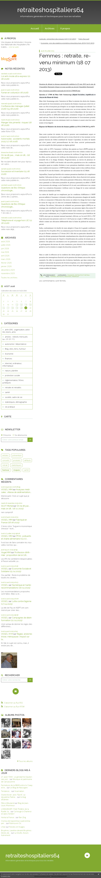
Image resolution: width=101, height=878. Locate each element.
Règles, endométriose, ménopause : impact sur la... (17, 637)
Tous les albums (26, 761)
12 (17, 305)
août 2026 (5, 241)
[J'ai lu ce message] (99, 874)
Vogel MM (6, 552)
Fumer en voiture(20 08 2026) (14, 92)
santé (7, 392)
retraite (60, 276)
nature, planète (11, 370)
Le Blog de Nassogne (19, 787)
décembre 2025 (8, 270)
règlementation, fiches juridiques (13, 381)
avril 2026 (5, 255)
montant (67, 276)
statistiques (16, 465)
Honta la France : (8, 817)
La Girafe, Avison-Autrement (15, 834)
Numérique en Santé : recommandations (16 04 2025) (16, 586)
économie (9, 353)
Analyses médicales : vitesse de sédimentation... (16, 490)
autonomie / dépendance (15, 344)
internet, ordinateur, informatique (12, 364)
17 (8, 308)
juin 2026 (5, 248)
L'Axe (3, 827)
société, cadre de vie (13, 397)
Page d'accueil (83, 39)
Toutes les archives (9, 277)
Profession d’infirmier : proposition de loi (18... (15, 553)
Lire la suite (14, 47)
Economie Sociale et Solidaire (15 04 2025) (16, 570)
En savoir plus (5, 876)
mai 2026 (5, 252)
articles (5, 455)
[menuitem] (35, 28)
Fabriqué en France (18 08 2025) (14, 521)
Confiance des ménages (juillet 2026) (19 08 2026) (15, 107)
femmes (53, 276)
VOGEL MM (6, 489)
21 (26, 308)
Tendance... (6, 791)
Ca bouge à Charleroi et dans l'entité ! (16, 812)
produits (16, 460)
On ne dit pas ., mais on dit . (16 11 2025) (15, 507)
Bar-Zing (22, 817)
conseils (5, 460)
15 (30, 305)
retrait (5, 465)
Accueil (35, 28)
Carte (7, 416)
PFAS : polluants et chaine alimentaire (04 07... (16, 537)
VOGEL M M (7, 634)
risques (16, 470)
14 (26, 305)
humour (5, 470)
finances (8, 358)
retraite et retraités (13, 387)
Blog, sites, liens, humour (15, 349)
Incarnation (19, 791)
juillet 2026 (5, 245)
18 (12, 308)
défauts (27, 460)
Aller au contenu (8, 2)
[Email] (16, 691)
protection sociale (12, 375)
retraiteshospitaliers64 (50, 10)
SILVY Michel (7, 506)
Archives (49, 28)
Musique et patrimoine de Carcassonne (16, 780)
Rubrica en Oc (15, 823)
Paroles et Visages (17, 827)
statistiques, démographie (16, 402)
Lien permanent (48, 275)
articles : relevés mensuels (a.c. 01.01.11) (15, 337)
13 (21, 305)
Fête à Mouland (7, 803)
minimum (75, 276)
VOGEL (4, 568)
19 (17, 308)
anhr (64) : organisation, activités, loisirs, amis (16, 330)
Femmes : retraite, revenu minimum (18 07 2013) (65, 62)
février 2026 (6, 263)
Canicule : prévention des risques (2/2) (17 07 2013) (57, 39)
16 (3, 308)
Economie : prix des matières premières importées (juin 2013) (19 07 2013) (67, 43)
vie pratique (10, 407)
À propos (65, 28)
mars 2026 (5, 259)
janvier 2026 (6, 266)
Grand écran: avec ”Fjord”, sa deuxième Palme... (13, 795)
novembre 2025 (8, 273)
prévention (17, 455)
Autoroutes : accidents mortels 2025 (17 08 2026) (15, 140)
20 (21, 308)
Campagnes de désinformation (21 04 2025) (16, 619)
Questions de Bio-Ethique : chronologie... (13, 189)
